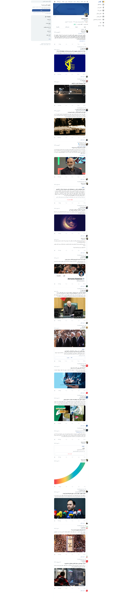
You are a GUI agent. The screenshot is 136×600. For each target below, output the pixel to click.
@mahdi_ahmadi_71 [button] (81, 208)
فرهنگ (63, 1)
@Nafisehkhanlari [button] (82, 398)
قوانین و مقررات (48, 13)
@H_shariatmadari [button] (82, 145)
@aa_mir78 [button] (83, 528)
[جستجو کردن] (87, 1)
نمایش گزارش (82, 76)
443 (80, 24)
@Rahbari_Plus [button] (82, 258)
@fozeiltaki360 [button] (82, 328)
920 (86, 24)
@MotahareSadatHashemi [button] (80, 110)
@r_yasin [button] (80, 33)
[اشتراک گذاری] (54, 44)
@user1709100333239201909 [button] (80, 431)
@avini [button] (84, 82)
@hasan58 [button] (83, 32)
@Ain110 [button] (84, 366)
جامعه (85, 1)
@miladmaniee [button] (82, 49)
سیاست (74, 1)
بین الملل (78, 1)
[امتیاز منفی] (78, 137)
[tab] (85, 27)
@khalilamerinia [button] (79, 432)
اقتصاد (82, 1)
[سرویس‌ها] (54, 1)
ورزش (66, 1)
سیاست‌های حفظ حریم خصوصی (37, 12)
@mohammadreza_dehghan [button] (80, 492)
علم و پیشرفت (70, 1)
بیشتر (50, 39)
